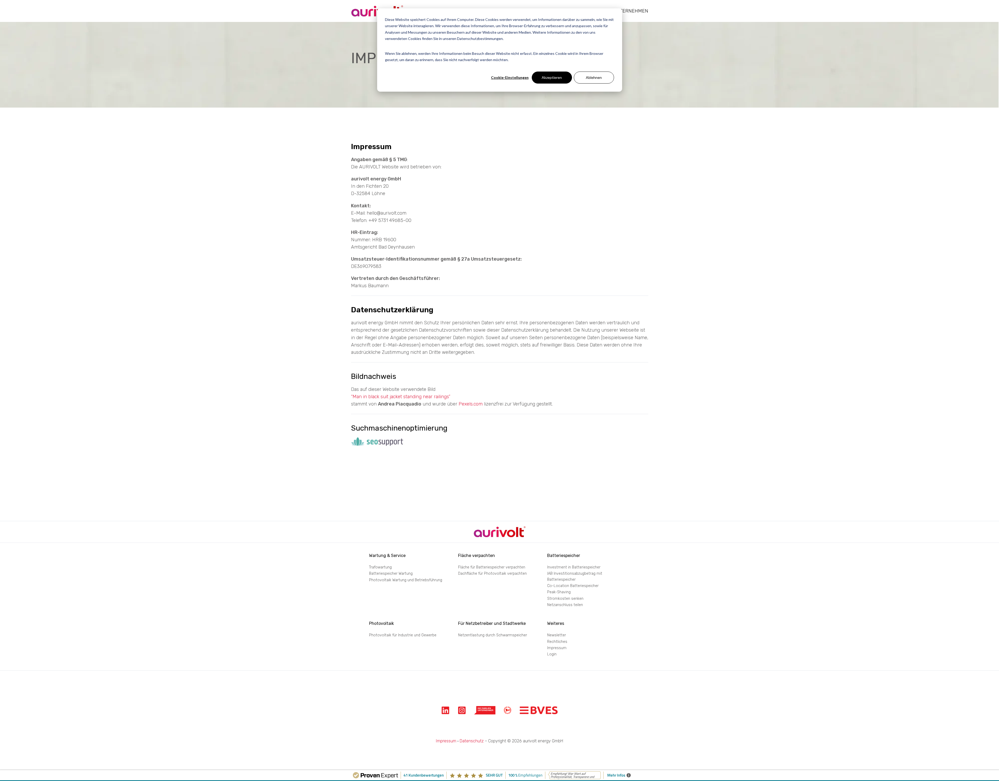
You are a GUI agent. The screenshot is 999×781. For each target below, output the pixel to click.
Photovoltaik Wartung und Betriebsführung (405, 580)
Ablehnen (594, 77)
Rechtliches (557, 641)
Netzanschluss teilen (565, 605)
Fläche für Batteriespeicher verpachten (491, 567)
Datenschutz (472, 740)
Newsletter (556, 635)
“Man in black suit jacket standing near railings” (400, 397)
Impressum (556, 648)
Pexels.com (471, 404)
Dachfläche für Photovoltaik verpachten (492, 573)
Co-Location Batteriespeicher (573, 586)
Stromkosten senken (565, 598)
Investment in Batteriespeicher (573, 567)
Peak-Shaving (559, 592)
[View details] (445, 710)
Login (552, 654)
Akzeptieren (552, 77)
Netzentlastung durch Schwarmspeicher (492, 635)
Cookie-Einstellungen (510, 77)
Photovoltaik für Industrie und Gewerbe (402, 635)
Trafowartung (380, 567)
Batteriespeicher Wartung (391, 573)
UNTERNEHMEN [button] (630, 11)
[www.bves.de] (538, 710)
